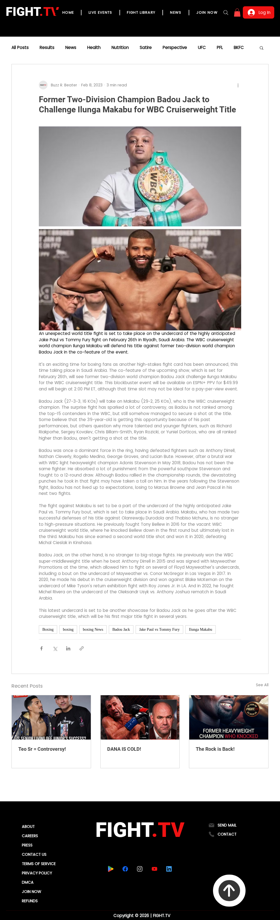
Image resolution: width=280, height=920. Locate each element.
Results (47, 47)
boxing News (93, 629)
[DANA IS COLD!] (140, 717)
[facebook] (125, 869)
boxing (68, 629)
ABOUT (28, 826)
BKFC (239, 47)
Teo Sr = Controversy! (42, 749)
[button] (237, 12)
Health (94, 47)
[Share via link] (81, 648)
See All (262, 685)
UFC (202, 47)
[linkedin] (169, 869)
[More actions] (238, 85)
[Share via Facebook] (41, 648)
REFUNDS (30, 901)
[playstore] (110, 869)
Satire (146, 47)
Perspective (175, 47)
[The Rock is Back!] (228, 717)
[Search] (226, 12)
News (70, 47)
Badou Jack (121, 629)
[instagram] (139, 869)
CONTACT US (34, 854)
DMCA (28, 882)
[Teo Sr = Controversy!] (51, 717)
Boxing (48, 629)
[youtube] (154, 869)
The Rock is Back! (215, 749)
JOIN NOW (31, 891)
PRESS (27, 845)
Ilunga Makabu (200, 629)
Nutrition (120, 47)
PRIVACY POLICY (37, 873)
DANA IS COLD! (124, 749)
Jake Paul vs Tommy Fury (159, 629)
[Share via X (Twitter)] (54, 648)
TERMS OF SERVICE (39, 863)
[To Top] (229, 891)
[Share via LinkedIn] (68, 648)
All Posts (20, 47)
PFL (220, 47)
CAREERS (30, 836)
